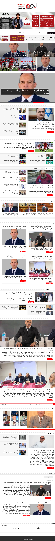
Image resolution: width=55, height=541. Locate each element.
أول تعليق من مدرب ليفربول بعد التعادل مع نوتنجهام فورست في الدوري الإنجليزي (27, 91)
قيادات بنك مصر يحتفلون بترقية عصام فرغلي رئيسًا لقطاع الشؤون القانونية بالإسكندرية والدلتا (38, 312)
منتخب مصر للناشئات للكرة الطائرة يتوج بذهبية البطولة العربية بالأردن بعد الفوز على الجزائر (30, 32)
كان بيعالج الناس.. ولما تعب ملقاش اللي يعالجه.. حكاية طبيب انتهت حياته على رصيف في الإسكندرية (41, 187)
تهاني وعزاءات (50, 289)
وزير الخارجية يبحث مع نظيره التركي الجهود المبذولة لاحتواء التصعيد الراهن (10, 65)
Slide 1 (49, 102)
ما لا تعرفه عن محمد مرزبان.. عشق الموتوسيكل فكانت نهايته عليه (44, 451)
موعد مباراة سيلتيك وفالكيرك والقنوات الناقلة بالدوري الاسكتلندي (37, 161)
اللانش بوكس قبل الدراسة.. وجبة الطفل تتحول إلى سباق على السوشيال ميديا (10, 178)
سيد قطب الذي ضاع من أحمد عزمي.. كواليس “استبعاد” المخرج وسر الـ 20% (10, 444)
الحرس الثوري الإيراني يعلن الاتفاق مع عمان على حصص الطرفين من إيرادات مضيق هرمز (10, 124)
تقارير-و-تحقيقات (49, 168)
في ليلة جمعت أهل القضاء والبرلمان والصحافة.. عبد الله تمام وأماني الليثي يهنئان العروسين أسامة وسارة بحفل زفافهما (18, 294)
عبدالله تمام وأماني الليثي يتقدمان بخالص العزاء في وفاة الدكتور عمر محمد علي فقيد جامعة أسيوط (37, 307)
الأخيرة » (30, 404)
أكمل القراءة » (50, 131)
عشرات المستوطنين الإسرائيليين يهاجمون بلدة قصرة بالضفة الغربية (46, 66)
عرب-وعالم (51, 105)
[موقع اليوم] (27, 6)
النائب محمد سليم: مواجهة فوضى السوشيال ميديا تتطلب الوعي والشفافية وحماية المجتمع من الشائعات (10, 215)
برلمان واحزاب (50, 201)
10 (41, 404)
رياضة (53, 140)
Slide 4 (16, 102)
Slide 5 (5, 102)
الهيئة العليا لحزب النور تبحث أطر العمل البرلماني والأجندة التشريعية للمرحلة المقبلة (41, 258)
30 (36, 404)
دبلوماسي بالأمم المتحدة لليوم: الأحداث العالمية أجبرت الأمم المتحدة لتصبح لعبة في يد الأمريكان (10, 132)
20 (39, 404)
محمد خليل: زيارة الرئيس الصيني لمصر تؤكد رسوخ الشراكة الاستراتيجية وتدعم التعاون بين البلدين (42, 227)
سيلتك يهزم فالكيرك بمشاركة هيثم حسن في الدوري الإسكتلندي (15, 54)
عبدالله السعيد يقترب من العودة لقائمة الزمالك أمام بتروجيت (10, 155)
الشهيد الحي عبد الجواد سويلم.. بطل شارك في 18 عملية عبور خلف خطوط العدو (10, 452)
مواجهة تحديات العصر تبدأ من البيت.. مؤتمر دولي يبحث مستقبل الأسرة (11, 171)
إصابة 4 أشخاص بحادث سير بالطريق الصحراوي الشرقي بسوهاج (16, 256)
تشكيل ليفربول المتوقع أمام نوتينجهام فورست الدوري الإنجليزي (11, 161)
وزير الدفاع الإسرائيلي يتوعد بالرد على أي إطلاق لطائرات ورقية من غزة (42, 123)
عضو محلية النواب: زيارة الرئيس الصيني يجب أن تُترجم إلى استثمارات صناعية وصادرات (45, 215)
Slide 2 (38, 102)
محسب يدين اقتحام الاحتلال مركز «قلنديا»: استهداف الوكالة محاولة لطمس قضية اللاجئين (28, 215)
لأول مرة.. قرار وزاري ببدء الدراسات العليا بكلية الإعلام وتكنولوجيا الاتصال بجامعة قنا (10, 185)
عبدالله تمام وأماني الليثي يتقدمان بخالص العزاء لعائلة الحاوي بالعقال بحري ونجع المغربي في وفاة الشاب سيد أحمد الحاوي (10, 307)
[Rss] (29, 538)
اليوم (23, 539)
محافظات (35, 168)
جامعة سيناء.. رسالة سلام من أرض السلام (28, 67)
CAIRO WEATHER (4, 525)
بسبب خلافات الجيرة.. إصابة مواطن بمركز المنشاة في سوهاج (14, 227)
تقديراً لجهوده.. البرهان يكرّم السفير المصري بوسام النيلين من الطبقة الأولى (10, 109)
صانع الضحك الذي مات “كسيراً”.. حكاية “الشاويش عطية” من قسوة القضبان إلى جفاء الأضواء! (10, 437)
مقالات (52, 409)
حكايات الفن (51, 433)
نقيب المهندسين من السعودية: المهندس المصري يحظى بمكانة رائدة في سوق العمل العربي (10, 192)
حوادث (41, 168)
